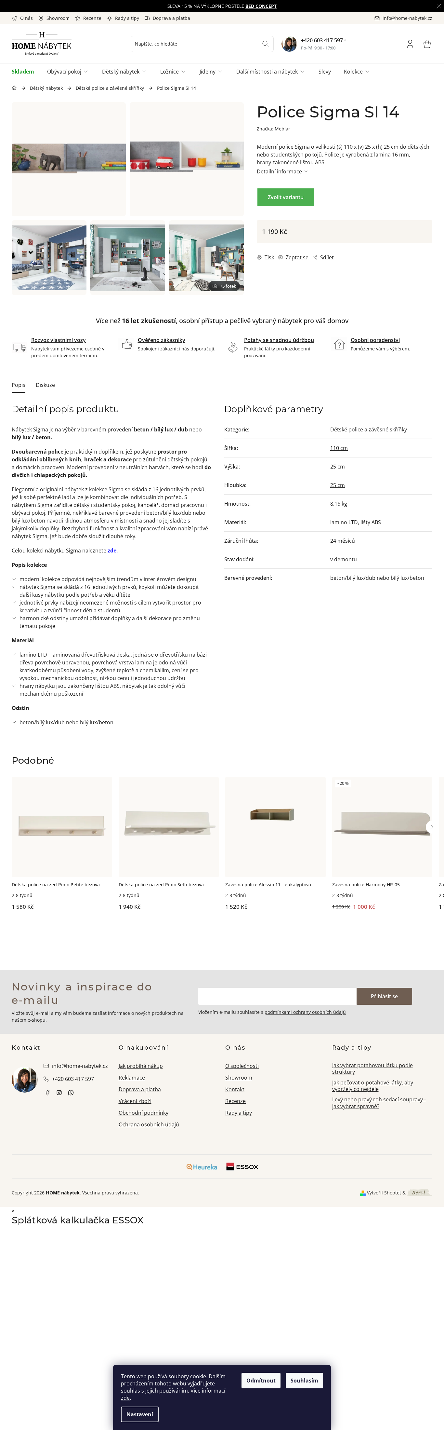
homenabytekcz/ (59, 1092)
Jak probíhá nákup (141, 1065)
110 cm (339, 448)
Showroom (58, 18)
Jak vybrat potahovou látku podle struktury (372, 1068)
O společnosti (242, 1065)
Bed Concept (261, 6)
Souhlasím (304, 1380)
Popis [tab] (18, 384)
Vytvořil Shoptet (384, 1193)
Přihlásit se (384, 996)
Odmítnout (261, 1380)
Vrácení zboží (135, 1101)
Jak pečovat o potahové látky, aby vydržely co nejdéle (372, 1086)
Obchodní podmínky (143, 1112)
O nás (26, 18)
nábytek (47, 1092)
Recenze (92, 18)
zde (125, 1397)
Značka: (273, 129)
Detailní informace (279, 171)
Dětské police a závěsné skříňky (368, 429)
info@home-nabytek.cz (80, 1065)
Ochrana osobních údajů (149, 1124)
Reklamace (132, 1077)
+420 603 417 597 (322, 40)
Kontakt (234, 1089)
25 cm (337, 466)
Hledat (265, 44)
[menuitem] (26, 71)
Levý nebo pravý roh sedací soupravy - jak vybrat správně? (379, 1103)
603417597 (70, 1092)
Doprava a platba (171, 18)
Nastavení (139, 1414)
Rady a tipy (127, 18)
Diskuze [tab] (45, 384)
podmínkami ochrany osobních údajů (305, 1012)
